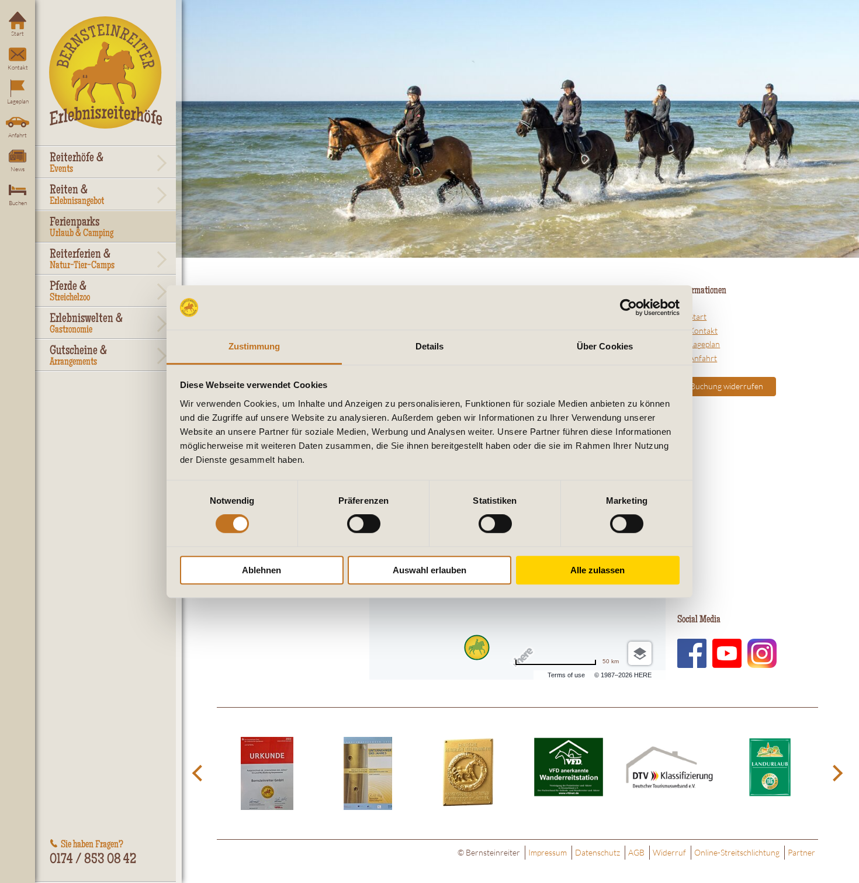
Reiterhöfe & (76, 164)
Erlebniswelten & (86, 324)
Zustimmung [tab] (254, 347)
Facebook (691, 653)
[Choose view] (640, 653)
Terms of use (566, 674)
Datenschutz (597, 852)
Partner (801, 852)
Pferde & (70, 292)
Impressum (547, 852)
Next (835, 773)
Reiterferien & (82, 260)
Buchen (18, 203)
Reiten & (77, 196)
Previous (199, 773)
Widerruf (669, 852)
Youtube (727, 653)
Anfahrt (17, 135)
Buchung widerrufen (726, 386)
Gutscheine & (78, 356)
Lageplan (18, 101)
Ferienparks (81, 228)
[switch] (363, 523)
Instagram (762, 653)
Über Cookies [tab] (605, 347)
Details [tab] (429, 347)
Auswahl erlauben (429, 570)
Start (17, 33)
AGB (636, 852)
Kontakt (18, 67)
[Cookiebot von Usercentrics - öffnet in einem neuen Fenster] (628, 307)
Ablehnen (261, 570)
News (18, 169)
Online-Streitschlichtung (737, 852)
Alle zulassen (597, 570)
